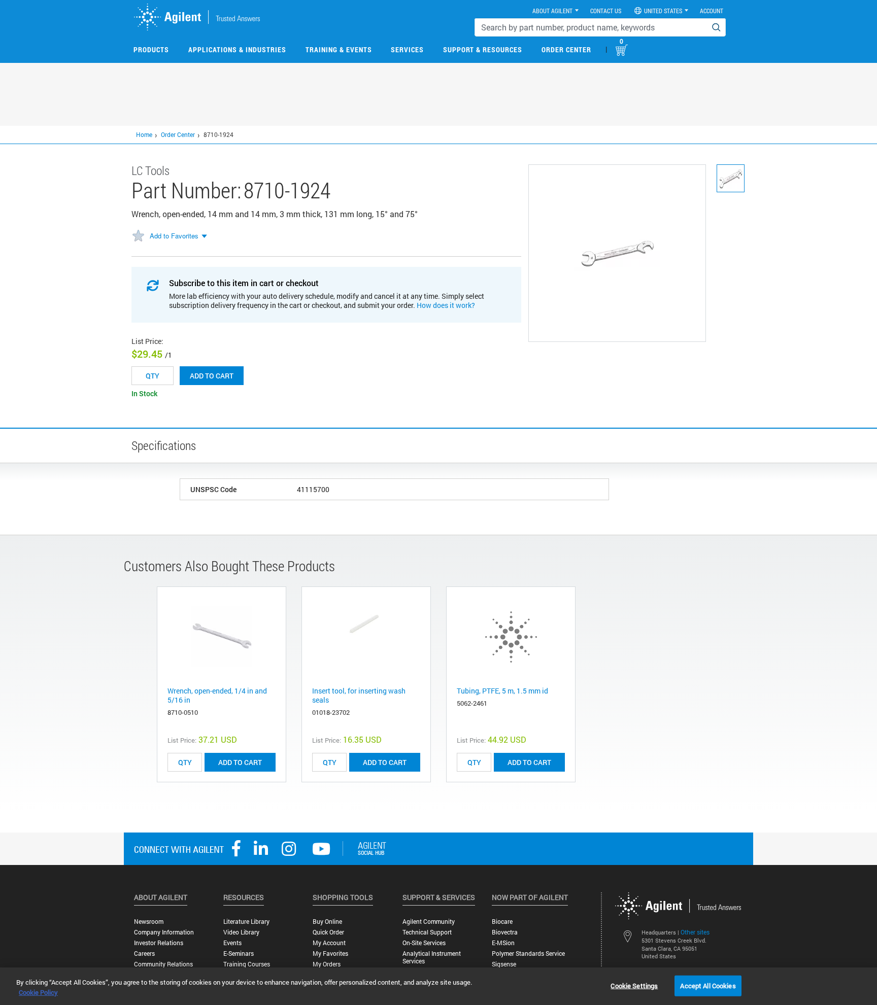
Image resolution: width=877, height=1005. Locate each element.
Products (151, 49)
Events (232, 943)
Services (407, 49)
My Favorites (330, 953)
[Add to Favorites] (138, 236)
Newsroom (148, 921)
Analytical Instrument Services (431, 957)
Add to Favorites (174, 235)
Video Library (241, 932)
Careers (144, 953)
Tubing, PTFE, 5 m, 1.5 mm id (502, 691)
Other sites (695, 932)
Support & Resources (482, 49)
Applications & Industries (237, 49)
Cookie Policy (38, 992)
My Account (329, 943)
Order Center (566, 49)
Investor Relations (158, 943)
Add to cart (211, 375)
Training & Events (339, 49)
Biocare (502, 921)
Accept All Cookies (707, 985)
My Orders (327, 964)
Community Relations (163, 964)
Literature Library (246, 921)
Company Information (164, 932)
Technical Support (427, 932)
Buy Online (327, 921)
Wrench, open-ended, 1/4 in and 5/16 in (217, 695)
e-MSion (503, 943)
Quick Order (328, 932)
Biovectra (505, 932)
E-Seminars (238, 953)
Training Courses (246, 964)
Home (144, 134)
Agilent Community (428, 921)
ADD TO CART (240, 762)
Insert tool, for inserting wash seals (359, 695)
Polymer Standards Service (528, 953)
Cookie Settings (634, 985)
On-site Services (424, 943)
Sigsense (504, 964)
